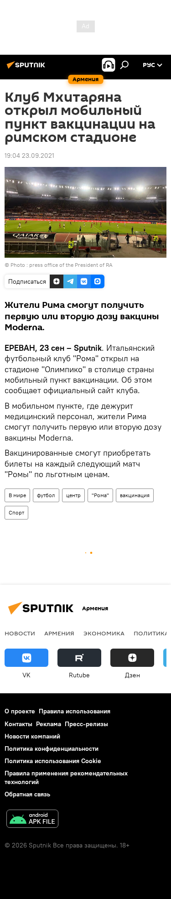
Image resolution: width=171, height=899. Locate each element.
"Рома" (100, 495)
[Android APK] (32, 820)
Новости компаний (32, 736)
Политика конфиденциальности (51, 748)
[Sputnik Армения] (27, 68)
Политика (151, 633)
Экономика (103, 633)
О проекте (20, 711)
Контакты (18, 724)
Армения (59, 633)
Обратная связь (27, 794)
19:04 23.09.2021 (29, 155)
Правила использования (74, 711)
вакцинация (135, 495)
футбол (46, 495)
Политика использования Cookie (53, 761)
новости (20, 633)
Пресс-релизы (86, 724)
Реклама (48, 724)
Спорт (16, 512)
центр (73, 495)
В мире (17, 495)
